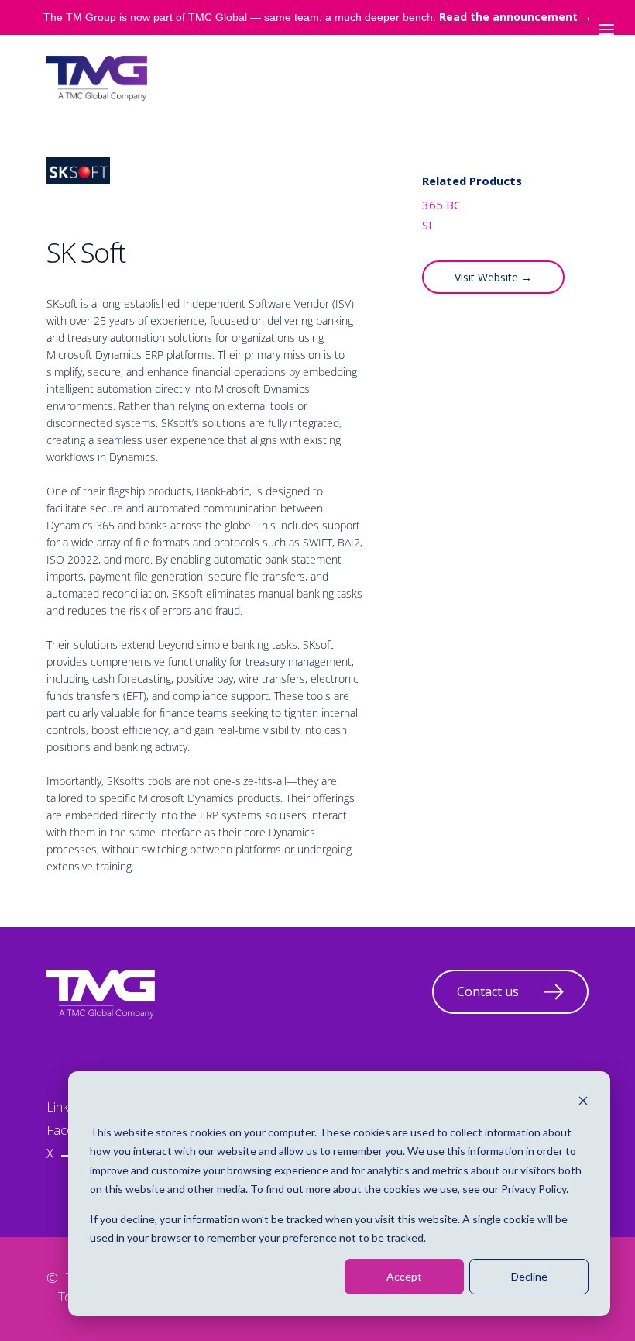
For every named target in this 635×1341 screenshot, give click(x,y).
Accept (404, 1276)
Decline (529, 1276)
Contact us (488, 991)
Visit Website (493, 277)
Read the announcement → (515, 16)
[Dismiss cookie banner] (583, 1102)
